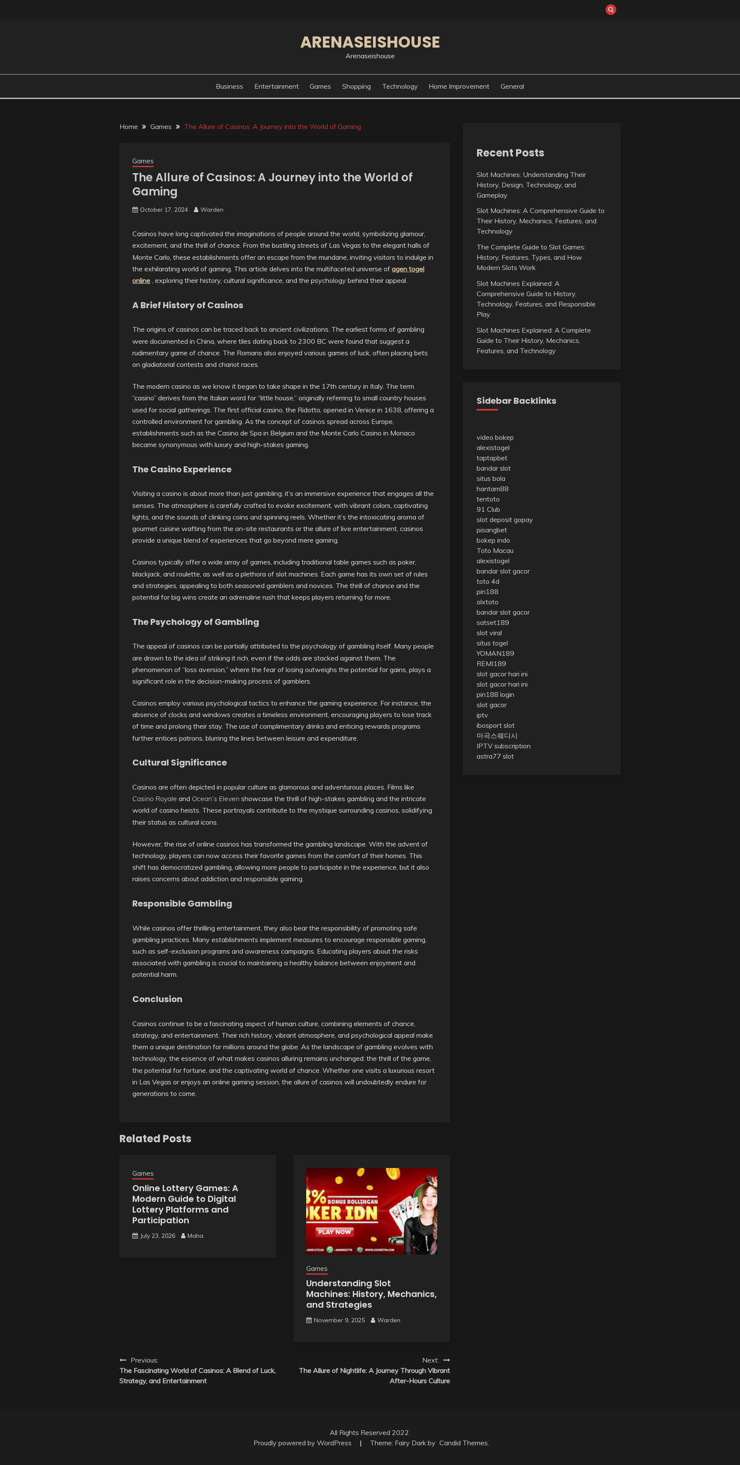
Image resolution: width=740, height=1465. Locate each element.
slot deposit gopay (505, 519)
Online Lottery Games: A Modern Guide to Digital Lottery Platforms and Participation (185, 1204)
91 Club (488, 509)
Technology (400, 86)
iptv (482, 715)
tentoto (488, 499)
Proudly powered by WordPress (303, 1442)
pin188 (487, 591)
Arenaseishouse (370, 42)
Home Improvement (459, 86)
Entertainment (276, 86)
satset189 (493, 622)
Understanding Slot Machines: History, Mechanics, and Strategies (371, 1294)
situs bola (491, 478)
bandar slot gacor (503, 571)
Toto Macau (495, 550)
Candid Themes (463, 1442)
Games (320, 86)
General (512, 86)
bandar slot (494, 468)
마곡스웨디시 (497, 735)
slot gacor (492, 704)
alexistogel (493, 447)
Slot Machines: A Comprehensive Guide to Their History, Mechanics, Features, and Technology (541, 220)
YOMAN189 (495, 653)
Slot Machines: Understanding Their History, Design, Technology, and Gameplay (531, 184)
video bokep (495, 437)
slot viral (489, 632)
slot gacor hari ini (502, 673)
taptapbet (492, 457)
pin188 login (495, 694)
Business (229, 86)
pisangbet (492, 529)
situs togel (492, 643)
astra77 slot (495, 756)
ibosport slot (496, 725)
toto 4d (488, 581)
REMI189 (491, 663)
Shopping (356, 86)
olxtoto (487, 601)
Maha (195, 1236)
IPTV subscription (504, 746)
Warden (212, 209)
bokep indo (493, 540)
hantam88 (493, 488)
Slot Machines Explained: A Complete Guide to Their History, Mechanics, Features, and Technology (534, 340)
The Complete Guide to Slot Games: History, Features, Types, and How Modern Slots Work (531, 257)
